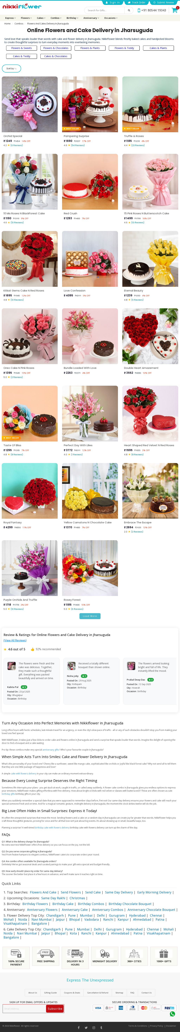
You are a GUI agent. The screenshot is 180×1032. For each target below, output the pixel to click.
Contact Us (147, 992)
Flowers (25, 17)
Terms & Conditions (137, 1025)
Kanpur (123, 919)
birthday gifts (8, 793)
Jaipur (60, 919)
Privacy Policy (156, 1025)
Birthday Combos (91, 904)
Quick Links (11, 883)
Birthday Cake (62, 904)
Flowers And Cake (43, 892)
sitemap (119, 992)
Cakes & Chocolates (55, 56)
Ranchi (108, 919)
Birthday (72, 17)
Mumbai (86, 915)
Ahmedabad (142, 919)
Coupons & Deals (72, 992)
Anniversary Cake (75, 909)
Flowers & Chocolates (55, 48)
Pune (72, 915)
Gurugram (117, 915)
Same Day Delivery (119, 892)
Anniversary (90, 17)
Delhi (101, 915)
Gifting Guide (50, 992)
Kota (73, 933)
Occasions (110, 17)
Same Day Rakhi (53, 898)
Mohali (9, 919)
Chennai (156, 915)
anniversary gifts (51, 749)
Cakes (40, 17)
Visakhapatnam (15, 923)
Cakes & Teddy (21, 56)
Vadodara (91, 919)
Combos (55, 17)
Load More (90, 616)
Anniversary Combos (107, 909)
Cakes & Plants (158, 48)
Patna (160, 919)
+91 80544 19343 (153, 10)
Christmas (77, 898)
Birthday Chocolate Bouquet (130, 904)
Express (9, 17)
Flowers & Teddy (124, 48)
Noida (22, 919)
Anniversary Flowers (42, 909)
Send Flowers (71, 892)
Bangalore (39, 923)
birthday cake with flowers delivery (52, 827)
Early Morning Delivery (154, 892)
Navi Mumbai (41, 919)
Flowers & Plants (90, 48)
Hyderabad (137, 915)
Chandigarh (55, 915)
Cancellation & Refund (97, 992)
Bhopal (74, 919)
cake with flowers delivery (24, 773)
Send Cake (93, 892)
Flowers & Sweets (21, 48)
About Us (32, 992)
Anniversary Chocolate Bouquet (151, 909)
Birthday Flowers (35, 904)
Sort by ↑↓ (12, 68)
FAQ (132, 992)
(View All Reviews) (15, 640)
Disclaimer (171, 1025)
